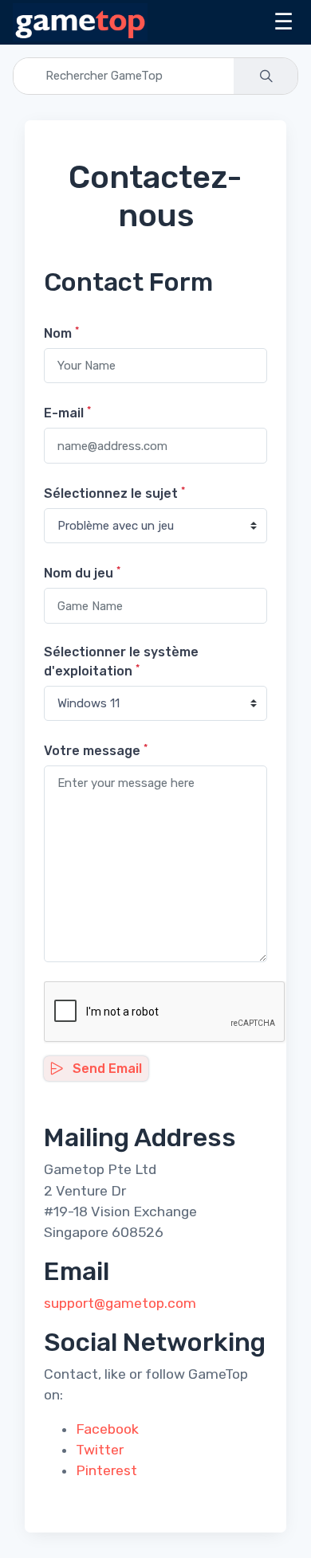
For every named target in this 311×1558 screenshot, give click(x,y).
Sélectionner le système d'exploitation (121, 661)
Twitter (100, 1450)
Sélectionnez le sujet (114, 492)
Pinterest (106, 1470)
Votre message (96, 750)
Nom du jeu (82, 572)
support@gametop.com (120, 1303)
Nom (61, 332)
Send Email (105, 1068)
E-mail (67, 412)
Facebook (107, 1429)
